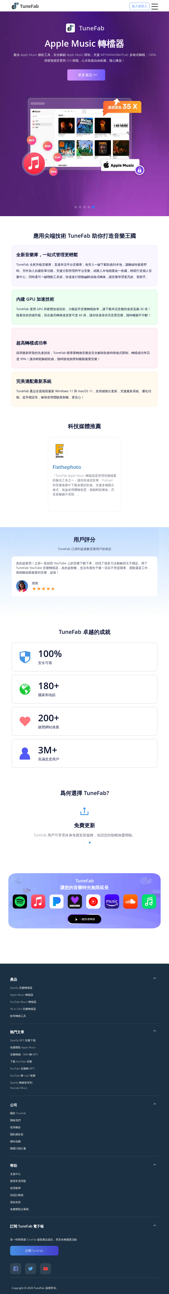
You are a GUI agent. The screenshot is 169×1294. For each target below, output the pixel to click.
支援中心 (15, 1174)
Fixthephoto (67, 467)
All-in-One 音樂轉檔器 (23, 1009)
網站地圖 (15, 1141)
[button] (75, 207)
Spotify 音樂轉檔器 (21, 988)
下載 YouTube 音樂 (21, 1061)
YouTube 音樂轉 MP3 (22, 1068)
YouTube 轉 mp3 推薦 (22, 1075)
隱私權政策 (16, 1134)
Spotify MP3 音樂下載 (23, 1040)
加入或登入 (139, 6)
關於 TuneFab (18, 1113)
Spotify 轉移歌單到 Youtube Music (21, 1085)
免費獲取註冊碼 (19, 1209)
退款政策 (15, 1202)
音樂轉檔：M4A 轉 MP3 (24, 1054)
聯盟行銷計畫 (18, 1148)
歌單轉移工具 (84, 41)
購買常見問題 (18, 1181)
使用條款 (15, 1127)
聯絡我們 (15, 1120)
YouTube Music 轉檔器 (23, 1002)
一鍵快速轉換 (87, 919)
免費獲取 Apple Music (23, 1047)
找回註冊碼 (16, 1195)
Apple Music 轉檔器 (21, 995)
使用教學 (15, 1188)
